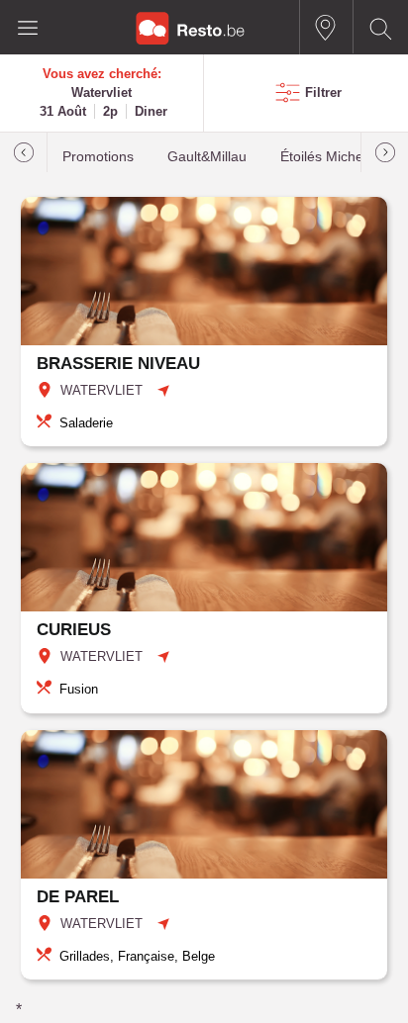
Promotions (98, 156)
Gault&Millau (207, 156)
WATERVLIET (101, 390)
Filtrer (323, 92)
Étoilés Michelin (328, 156)
